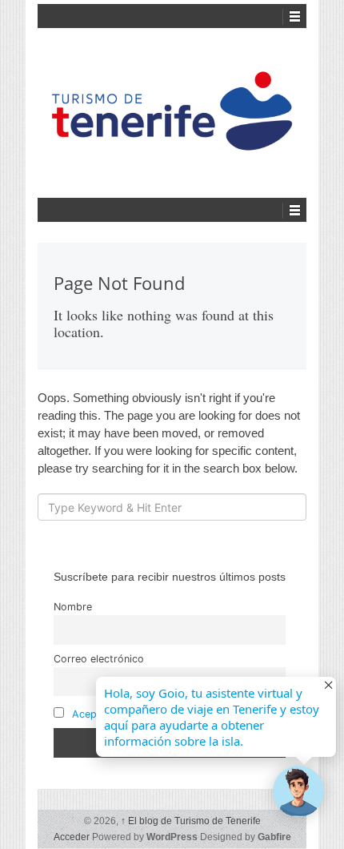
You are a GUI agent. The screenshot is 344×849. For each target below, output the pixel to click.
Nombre (73, 607)
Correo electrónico (99, 659)
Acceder (72, 837)
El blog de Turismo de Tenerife (191, 821)
